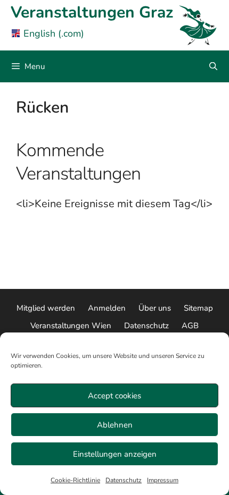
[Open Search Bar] (213, 66)
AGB (190, 325)
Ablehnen (115, 425)
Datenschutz (123, 480)
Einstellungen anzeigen (115, 454)
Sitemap (198, 308)
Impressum (162, 480)
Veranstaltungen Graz (92, 12)
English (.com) (53, 33)
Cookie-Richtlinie (75, 480)
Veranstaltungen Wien (70, 325)
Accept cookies (114, 395)
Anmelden (107, 308)
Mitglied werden (46, 308)
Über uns (154, 308)
